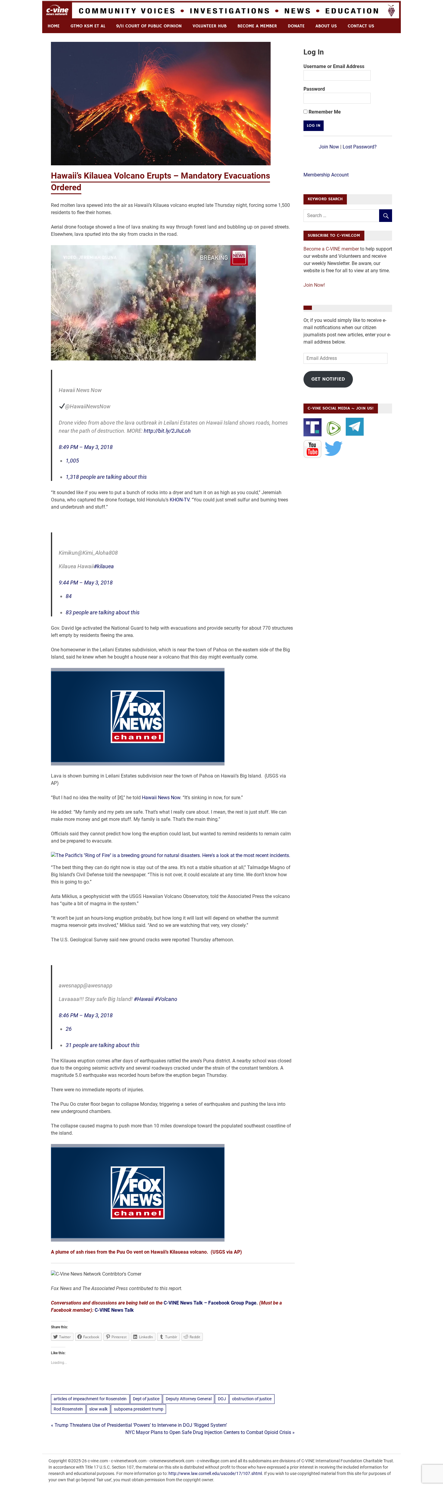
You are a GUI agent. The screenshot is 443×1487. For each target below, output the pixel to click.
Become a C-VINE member (331, 249)
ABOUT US (326, 26)
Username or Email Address (333, 66)
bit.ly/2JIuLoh (167, 431)
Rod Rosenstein (68, 1409)
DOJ (222, 1398)
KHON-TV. (180, 500)
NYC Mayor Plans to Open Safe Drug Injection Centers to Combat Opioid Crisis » (210, 1432)
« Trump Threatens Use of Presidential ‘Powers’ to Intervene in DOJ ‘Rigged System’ (139, 1425)
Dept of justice (146, 1398)
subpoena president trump (138, 1409)
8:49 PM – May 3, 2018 (86, 447)
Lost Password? (360, 147)
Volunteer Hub (210, 26)
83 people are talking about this (103, 612)
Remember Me (324, 112)
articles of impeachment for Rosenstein (90, 1398)
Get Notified (328, 379)
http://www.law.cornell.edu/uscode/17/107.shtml (215, 1473)
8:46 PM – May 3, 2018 (86, 1015)
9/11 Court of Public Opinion (149, 26)
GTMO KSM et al (88, 26)
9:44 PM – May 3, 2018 (86, 582)
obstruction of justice (252, 1398)
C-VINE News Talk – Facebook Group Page (210, 1303)
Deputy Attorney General (189, 1398)
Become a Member (257, 26)
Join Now (329, 147)
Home (54, 26)
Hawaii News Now (161, 797)
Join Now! (314, 285)
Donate (296, 26)
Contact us (361, 26)
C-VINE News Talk (114, 1310)
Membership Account (326, 175)
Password (314, 89)
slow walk (98, 1409)
